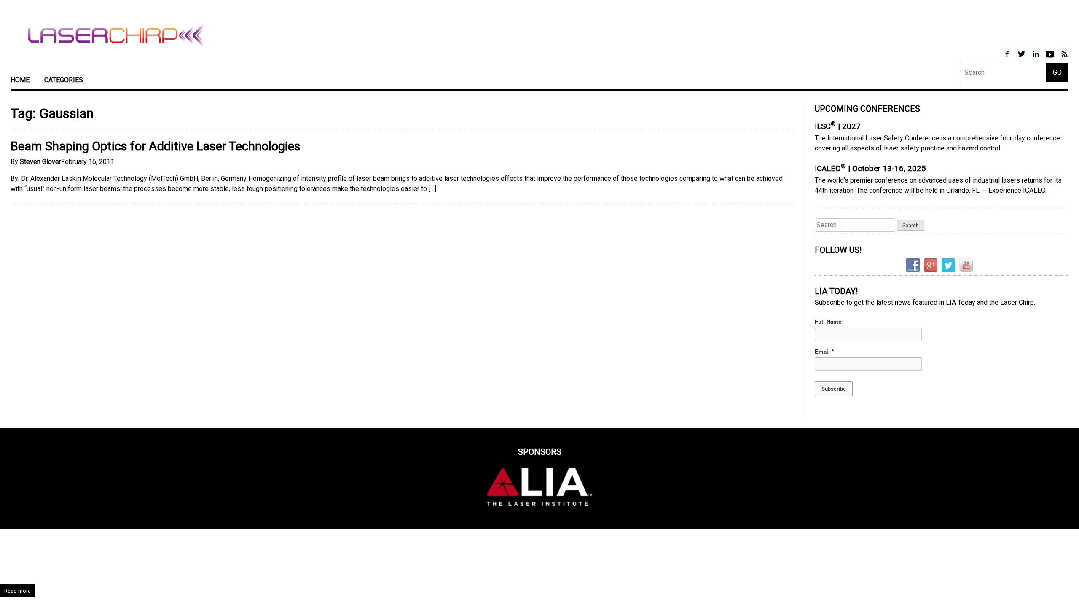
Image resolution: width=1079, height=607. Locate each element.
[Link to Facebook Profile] (1008, 58)
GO (1057, 72)
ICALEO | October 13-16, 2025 (870, 168)
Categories (63, 80)
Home (20, 80)
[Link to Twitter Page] (1022, 58)
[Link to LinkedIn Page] (1036, 58)
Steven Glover (40, 162)
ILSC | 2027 (838, 126)
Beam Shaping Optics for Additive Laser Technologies (156, 146)
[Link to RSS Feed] (1064, 58)
